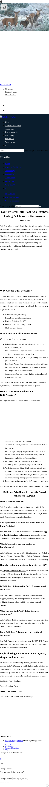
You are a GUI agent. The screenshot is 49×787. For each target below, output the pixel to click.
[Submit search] (40, 206)
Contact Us (8, 745)
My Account (9, 89)
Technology (10, 171)
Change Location (10, 95)
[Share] (6, 782)
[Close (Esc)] (8, 782)
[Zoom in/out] (1, 782)
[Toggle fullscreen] (3, 782)
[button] (1, 1)
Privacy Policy (9, 746)
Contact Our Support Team (11, 691)
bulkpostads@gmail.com (14, 741)
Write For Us (10, 185)
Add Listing (10, 178)
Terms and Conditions (12, 748)
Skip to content (5, 85)
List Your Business (11, 92)
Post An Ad (9, 181)
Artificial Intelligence (13, 167)
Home (7, 164)
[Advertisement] (24, 56)
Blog (6, 750)
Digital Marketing (12, 174)
